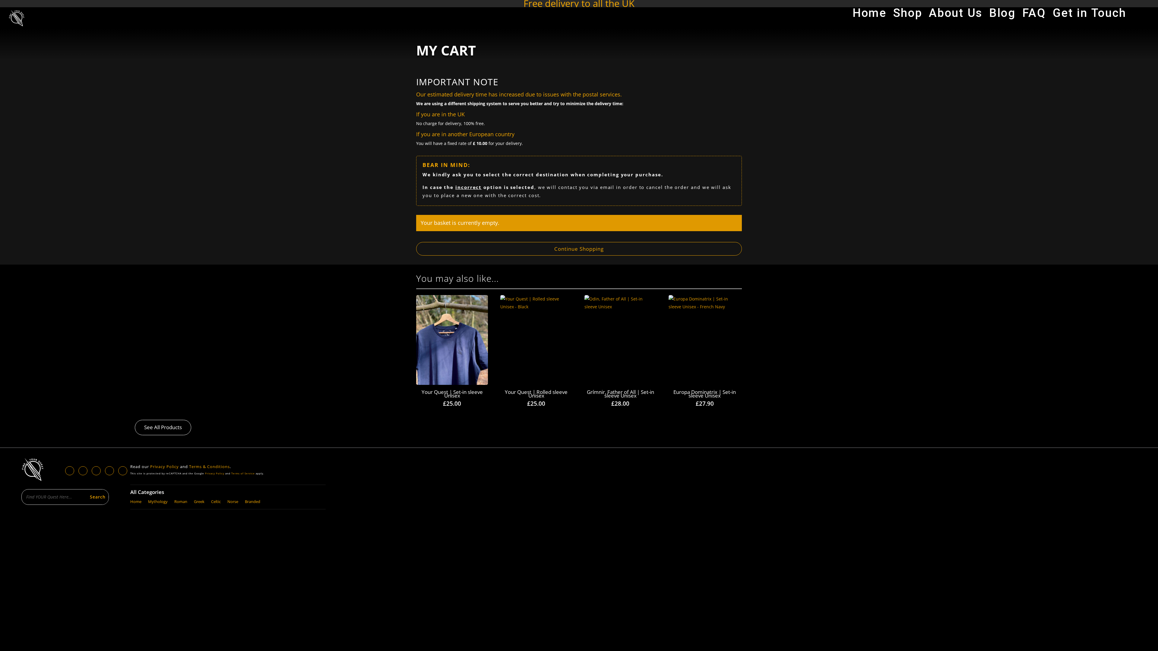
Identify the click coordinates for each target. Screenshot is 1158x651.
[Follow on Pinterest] (109, 470)
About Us (955, 15)
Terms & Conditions (209, 466)
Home (870, 15)
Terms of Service (243, 473)
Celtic (216, 501)
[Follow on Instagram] (96, 470)
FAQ (1034, 15)
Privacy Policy (164, 466)
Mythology (158, 501)
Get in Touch (1089, 15)
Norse (232, 501)
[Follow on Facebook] (69, 470)
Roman (180, 501)
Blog (1002, 15)
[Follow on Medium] (122, 470)
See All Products (163, 427)
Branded (252, 501)
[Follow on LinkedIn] (82, 470)
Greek (199, 501)
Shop (907, 15)
